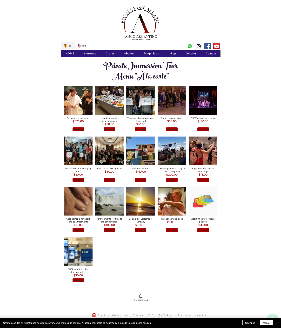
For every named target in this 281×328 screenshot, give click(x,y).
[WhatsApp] (190, 46)
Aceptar (266, 322)
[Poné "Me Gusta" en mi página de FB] (207, 46)
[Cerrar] (277, 322)
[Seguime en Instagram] (198, 46)
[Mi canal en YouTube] (216, 46)
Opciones (250, 322)
